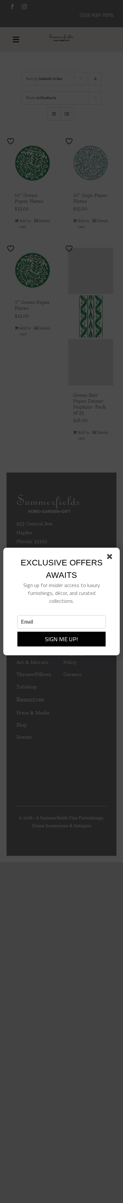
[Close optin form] (111, 558)
